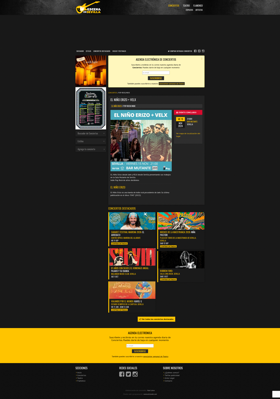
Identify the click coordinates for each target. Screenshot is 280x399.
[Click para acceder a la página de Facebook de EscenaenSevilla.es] (195, 51)
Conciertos (173, 5)
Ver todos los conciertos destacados (157, 319)
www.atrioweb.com (150, 394)
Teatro (186, 5)
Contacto (168, 381)
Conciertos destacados (122, 208)
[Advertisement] (140, 31)
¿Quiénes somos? (172, 372)
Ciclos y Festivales (119, 51)
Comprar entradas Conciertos (181, 51)
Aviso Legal (169, 378)
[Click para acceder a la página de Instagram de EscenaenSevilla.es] (203, 51)
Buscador (80, 51)
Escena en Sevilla (88, 7)
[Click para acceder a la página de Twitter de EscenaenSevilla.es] (199, 51)
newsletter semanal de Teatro (171, 83)
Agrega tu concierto (86, 149)
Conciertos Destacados (101, 51)
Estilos (88, 51)
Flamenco (198, 5)
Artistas (199, 9)
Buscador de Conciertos (88, 133)
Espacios (189, 9)
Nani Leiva (151, 390)
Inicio (79, 372)
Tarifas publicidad (172, 375)
